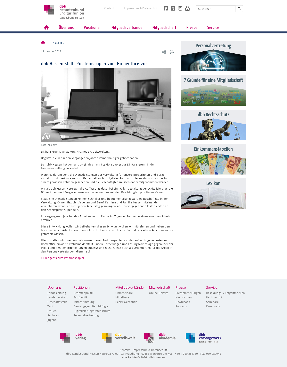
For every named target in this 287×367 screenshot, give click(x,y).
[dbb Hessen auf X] (171, 7)
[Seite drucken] (171, 52)
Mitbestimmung (84, 302)
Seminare (212, 302)
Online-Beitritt (158, 293)
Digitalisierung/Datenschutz (92, 311)
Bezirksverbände (126, 302)
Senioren (53, 315)
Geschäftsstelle (57, 302)
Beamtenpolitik (83, 293)
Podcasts (181, 306)
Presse (191, 27)
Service (213, 27)
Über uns (66, 27)
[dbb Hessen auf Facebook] (164, 7)
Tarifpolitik (80, 297)
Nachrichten (184, 297)
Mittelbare (122, 297)
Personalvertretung (86, 315)
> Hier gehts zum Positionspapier (62, 258)
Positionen (93, 27)
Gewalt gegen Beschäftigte (91, 306)
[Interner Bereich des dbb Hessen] (186, 7)
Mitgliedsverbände (126, 27)
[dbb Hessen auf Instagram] (178, 7)
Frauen (52, 311)
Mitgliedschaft (164, 27)
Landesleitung (56, 293)
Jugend (52, 320)
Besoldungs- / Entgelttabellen (225, 293)
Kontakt (109, 8)
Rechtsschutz (215, 297)
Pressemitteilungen (188, 293)
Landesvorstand (57, 297)
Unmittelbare (124, 293)
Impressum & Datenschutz (141, 8)
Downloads (183, 302)
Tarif (50, 306)
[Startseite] (43, 42)
